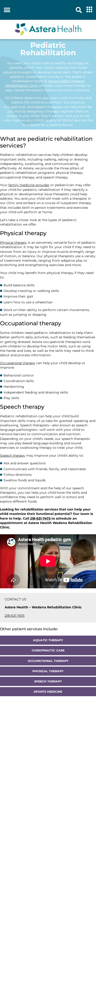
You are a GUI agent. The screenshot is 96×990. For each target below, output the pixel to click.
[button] (7, 10)
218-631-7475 (14, 615)
